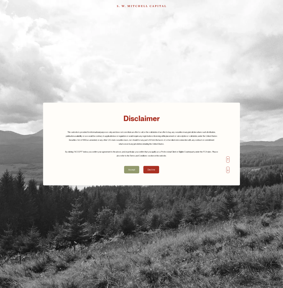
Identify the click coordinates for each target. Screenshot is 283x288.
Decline (151, 169)
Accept (131, 169)
